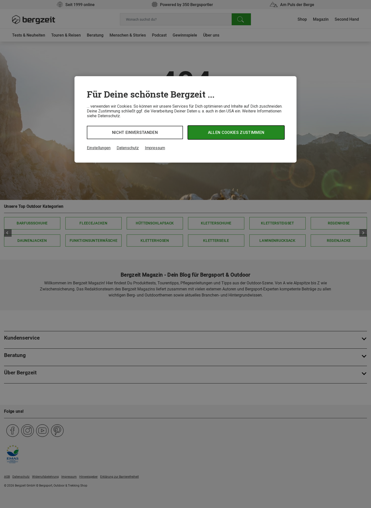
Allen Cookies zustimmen (236, 132)
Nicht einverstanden (135, 132)
